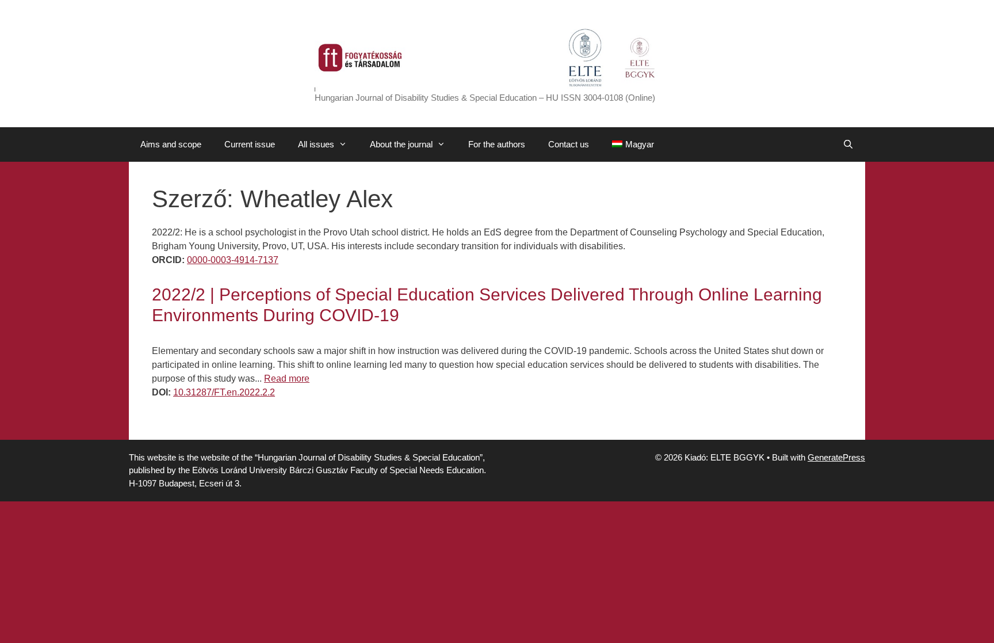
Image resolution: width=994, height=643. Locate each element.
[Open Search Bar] (848, 144)
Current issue (249, 144)
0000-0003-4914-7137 (232, 260)
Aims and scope (170, 144)
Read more (286, 378)
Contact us (568, 144)
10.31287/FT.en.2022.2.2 (224, 392)
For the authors (496, 144)
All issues (316, 144)
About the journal (401, 144)
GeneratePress (836, 457)
